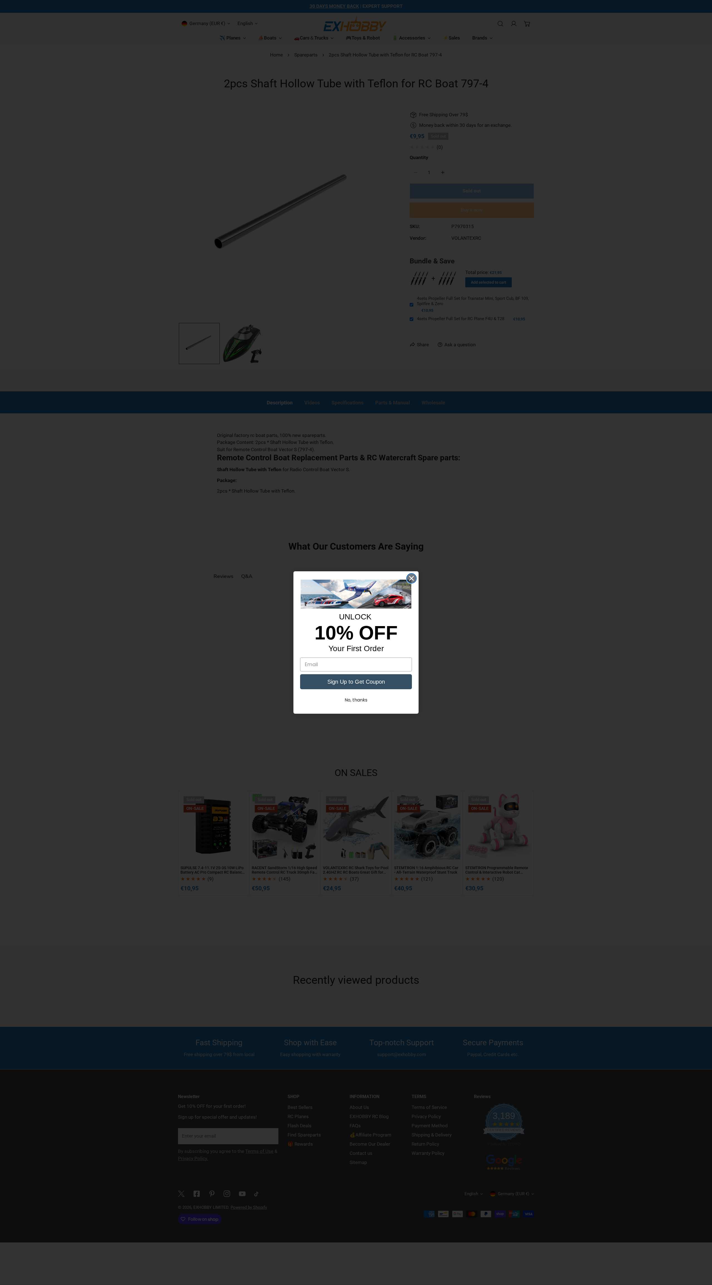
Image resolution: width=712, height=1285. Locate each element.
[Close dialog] (411, 578)
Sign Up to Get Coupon (356, 682)
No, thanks (356, 700)
